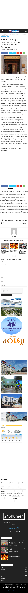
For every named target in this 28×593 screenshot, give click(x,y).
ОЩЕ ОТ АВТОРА (19, 240)
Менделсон (11, 486)
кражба (16, 490)
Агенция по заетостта (5, 485)
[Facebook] (8, 531)
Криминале (12, 248)
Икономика (5, 34)
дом (1, 34)
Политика (3, 578)
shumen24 (16, 482)
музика (24, 490)
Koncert (11, 482)
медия (21, 490)
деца (3, 491)
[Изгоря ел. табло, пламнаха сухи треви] (4, 550)
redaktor (4, 49)
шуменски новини (7, 501)
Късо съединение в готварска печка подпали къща (14, 250)
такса (23, 495)
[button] (25, 31)
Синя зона (21, 486)
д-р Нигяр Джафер (22, 488)
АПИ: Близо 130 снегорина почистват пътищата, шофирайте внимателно (21, 222)
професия (14, 495)
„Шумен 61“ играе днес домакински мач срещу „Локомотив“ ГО (7, 221)
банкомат (7, 488)
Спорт (2, 248)
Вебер (18, 485)
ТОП (8, 36)
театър (2, 497)
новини (16, 493)
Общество (3, 569)
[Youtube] (20, 531)
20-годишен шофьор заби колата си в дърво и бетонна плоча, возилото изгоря (23, 251)
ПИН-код (16, 486)
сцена (19, 495)
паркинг (20, 493)
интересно (8, 490)
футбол (9, 497)
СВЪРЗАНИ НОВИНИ (9, 240)
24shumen (4, 483)
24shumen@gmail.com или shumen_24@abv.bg (17, 527)
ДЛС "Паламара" (4, 486)
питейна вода (3, 495)
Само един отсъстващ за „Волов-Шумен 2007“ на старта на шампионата (5, 251)
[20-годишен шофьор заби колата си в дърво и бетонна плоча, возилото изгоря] (23, 246)
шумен (16, 497)
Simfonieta (21, 482)
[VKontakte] (17, 531)
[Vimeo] (14, 531)
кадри (13, 490)
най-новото (3, 493)
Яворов (2, 488)
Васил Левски (13, 485)
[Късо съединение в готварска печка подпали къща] (14, 246)
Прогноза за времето (5, 576)
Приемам (10, 590)
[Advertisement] (14, 15)
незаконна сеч (9, 493)
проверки (9, 495)
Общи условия (16, 590)
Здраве (2, 574)
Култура (2, 580)
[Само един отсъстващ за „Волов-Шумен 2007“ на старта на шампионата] (5, 246)
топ (6, 497)
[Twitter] (11, 531)
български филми (14, 488)
